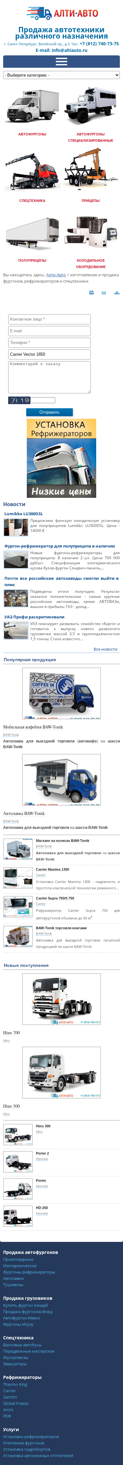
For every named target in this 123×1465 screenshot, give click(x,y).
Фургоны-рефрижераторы (29, 1272)
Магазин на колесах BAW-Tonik (62, 840)
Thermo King (15, 1384)
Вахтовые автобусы (22, 1345)
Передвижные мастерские (29, 1351)
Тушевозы (13, 1284)
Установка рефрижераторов (31, 1436)
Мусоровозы (15, 1357)
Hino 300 (43, 1126)
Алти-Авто (56, 275)
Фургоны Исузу (18, 1324)
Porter (41, 1180)
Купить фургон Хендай (25, 1305)
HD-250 (42, 1208)
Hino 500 (11, 1106)
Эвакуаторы (15, 1364)
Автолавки (13, 1278)
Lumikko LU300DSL (23, 514)
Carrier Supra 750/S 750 (55, 898)
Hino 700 (11, 1033)
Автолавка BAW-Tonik (24, 813)
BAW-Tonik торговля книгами (61, 928)
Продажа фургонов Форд (27, 1311)
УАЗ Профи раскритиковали (34, 617)
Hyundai (42, 1159)
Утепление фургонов (23, 1443)
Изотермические (20, 1265)
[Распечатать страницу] (91, 292)
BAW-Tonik (11, 734)
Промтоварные (18, 1259)
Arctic (8, 1409)
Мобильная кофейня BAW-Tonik (33, 727)
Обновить (66, 400)
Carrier (40, 875)
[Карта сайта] (117, 292)
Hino (6, 1040)
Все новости (105, 649)
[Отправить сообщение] (102, 292)
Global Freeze (15, 1403)
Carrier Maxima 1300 (52, 869)
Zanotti (10, 1397)
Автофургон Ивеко (21, 1318)
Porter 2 (42, 1153)
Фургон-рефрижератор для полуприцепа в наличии (59, 546)
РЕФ (7, 1416)
